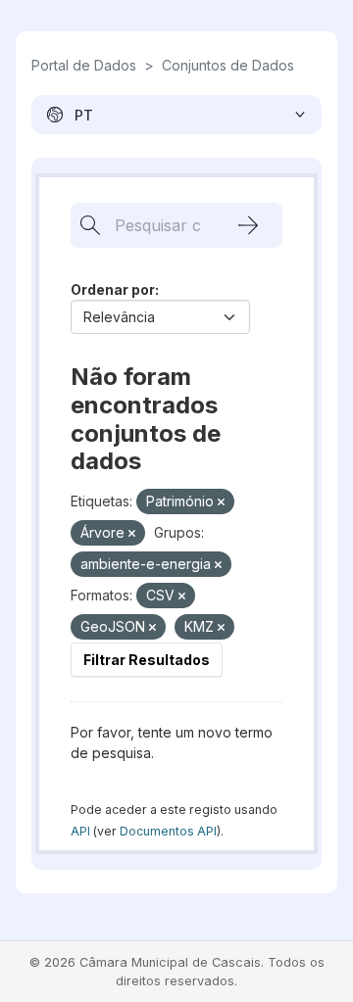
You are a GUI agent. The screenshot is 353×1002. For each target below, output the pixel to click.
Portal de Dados (83, 65)
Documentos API (168, 831)
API (80, 831)
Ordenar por (113, 289)
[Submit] (248, 225)
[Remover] (221, 502)
